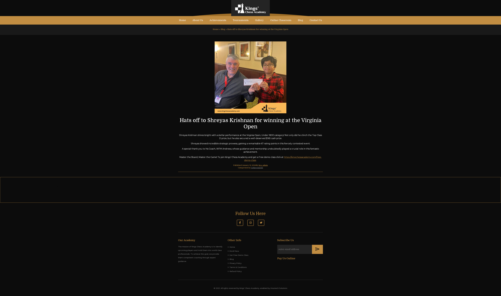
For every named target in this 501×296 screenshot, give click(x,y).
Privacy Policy (235, 263)
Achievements (218, 20)
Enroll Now (234, 251)
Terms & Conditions (238, 267)
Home (182, 20)
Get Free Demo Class (238, 255)
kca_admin (263, 165)
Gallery (259, 20)
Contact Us (316, 20)
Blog (300, 20)
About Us (197, 20)
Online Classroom (280, 20)
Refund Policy (235, 271)
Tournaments (241, 20)
